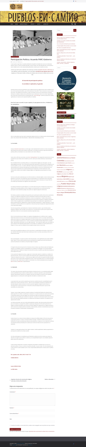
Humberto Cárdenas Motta (61, 169)
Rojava (62, 192)
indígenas (69, 169)
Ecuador (66, 162)
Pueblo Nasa (65, 184)
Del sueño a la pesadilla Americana (64, 47)
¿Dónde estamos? (23, 24)
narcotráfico (66, 179)
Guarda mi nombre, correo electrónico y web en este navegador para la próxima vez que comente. (33, 425)
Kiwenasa (20, 61)
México (61, 179)
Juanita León (16, 354)
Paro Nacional (66, 181)
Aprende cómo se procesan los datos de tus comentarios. (42, 431)
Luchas (62, 173)
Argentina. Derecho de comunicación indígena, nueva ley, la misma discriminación (21, 380)
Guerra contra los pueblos (69, 167)
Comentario (13, 392)
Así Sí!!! (38, 24)
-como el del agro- (37, 95)
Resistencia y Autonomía (66, 188)
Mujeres (65, 176)
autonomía (61, 158)
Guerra (64, 167)
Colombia (60, 160)
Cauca (73, 158)
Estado (69, 163)
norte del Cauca (60, 181)
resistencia (66, 186)
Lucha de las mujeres (66, 171)
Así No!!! (32, 24)
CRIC (73, 160)
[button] (28, 24)
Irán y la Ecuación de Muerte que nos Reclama (66, 43)
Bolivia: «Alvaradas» (49, 379)
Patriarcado (72, 181)
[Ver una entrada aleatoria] (75, 24)
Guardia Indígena (69, 165)
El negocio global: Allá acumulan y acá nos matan (34, 1)
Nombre (12, 407)
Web (11, 419)
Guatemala (60, 167)
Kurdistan (59, 172)
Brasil (70, 158)
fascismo (63, 165)
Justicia (73, 169)
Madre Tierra (66, 173)
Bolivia (66, 158)
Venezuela (68, 192)
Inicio (12, 24)
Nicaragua (72, 179)
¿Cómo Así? (45, 24)
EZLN (58, 165)
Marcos (12, 261)
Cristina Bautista (60, 163)
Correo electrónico (14, 413)
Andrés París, (20, 261)
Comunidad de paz (68, 160)
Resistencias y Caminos (14, 56)
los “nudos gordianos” (33, 157)
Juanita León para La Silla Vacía (45, 69)
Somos (16, 24)
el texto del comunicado (19, 148)
